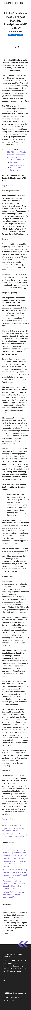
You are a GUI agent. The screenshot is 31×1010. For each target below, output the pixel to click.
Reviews (19, 34)
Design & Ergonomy (18, 165)
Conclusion (14, 170)
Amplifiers (11, 34)
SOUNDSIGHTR (13, 3)
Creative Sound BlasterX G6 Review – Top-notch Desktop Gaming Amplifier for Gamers (14, 852)
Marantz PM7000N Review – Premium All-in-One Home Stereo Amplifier (14, 894)
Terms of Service (9, 1000)
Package (13, 162)
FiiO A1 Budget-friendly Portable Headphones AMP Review (16, 154)
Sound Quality (15, 167)
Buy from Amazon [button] (9, 186)
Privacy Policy (14, 998)
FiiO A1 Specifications (18, 160)
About (5, 998)
